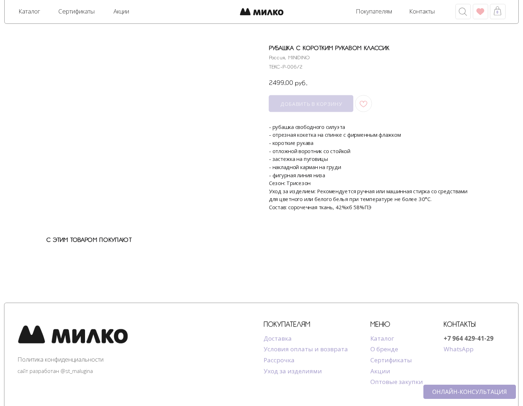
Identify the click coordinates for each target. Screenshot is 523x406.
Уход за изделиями (293, 371)
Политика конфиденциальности (60, 359)
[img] (261, 12)
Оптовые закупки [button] (396, 382)
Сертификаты (391, 360)
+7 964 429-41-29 (468, 338)
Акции (380, 371)
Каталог (382, 338)
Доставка (278, 338)
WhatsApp (459, 349)
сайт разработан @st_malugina (55, 370)
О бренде (384, 349)
